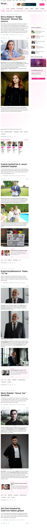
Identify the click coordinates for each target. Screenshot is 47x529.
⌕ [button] (45, 4)
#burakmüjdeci (16, 131)
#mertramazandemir (23, 495)
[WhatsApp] (6, 38)
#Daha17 (9, 379)
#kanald (21, 131)
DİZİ (1, 0)
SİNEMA (17, 0)
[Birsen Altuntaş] (5, 4)
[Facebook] (2, 38)
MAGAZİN (4, 0)
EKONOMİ (24, 0)
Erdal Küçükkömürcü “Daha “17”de (18, 370)
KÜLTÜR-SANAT (9, 0)
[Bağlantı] (8, 38)
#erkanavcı (9, 260)
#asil (5, 260)
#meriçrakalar (16, 495)
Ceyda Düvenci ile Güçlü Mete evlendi (9, 150)
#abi (5, 379)
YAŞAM (14, 0)
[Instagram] (42, 0)
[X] (44, 0)
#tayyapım (26, 131)
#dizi (5, 495)
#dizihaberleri (14, 379)
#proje (9, 497)
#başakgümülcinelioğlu (8, 131)
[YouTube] (45, 0)
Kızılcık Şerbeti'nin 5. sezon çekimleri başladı (3, 150)
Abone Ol (42, 4)
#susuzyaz (13, 497)
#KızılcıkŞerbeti (15, 260)
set (20, 260)
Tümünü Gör (26, 139)
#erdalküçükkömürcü (21, 379)
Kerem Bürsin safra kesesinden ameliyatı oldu (20, 150)
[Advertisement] (15, 120)
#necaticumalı (3, 497)
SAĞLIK (20, 0)
